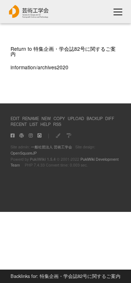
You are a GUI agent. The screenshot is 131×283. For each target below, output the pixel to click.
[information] (29, 16)
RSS (57, 124)
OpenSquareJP (24, 153)
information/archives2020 (39, 67)
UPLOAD (76, 118)
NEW (46, 118)
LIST (33, 124)
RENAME (30, 118)
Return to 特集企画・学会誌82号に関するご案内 (63, 51)
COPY (59, 118)
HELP (45, 124)
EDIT (15, 118)
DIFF (109, 118)
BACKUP (95, 118)
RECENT (19, 124)
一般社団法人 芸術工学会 (51, 146)
